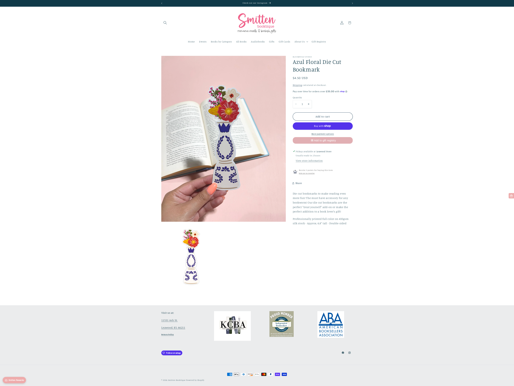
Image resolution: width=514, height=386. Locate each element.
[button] (165, 23)
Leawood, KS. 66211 (173, 327)
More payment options (322, 134)
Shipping (297, 85)
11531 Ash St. (169, 320)
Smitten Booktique (176, 380)
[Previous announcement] (162, 3)
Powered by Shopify (195, 380)
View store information (309, 160)
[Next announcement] (352, 3)
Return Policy (167, 334)
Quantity (297, 97)
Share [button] (298, 183)
